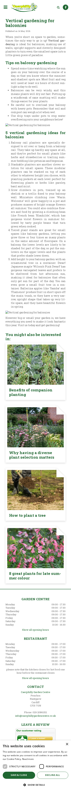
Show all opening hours (35, 629)
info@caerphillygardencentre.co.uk (35, 715)
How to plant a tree (27, 515)
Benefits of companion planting (30, 392)
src (58, 7)
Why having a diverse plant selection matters (31, 455)
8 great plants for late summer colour (35, 576)
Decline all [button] (52, 775)
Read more (28, 759)
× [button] (67, 744)
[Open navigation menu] (6, 7)
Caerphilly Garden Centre (35, 692)
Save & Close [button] (19, 775)
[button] (35, 785)
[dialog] (35, 765)
